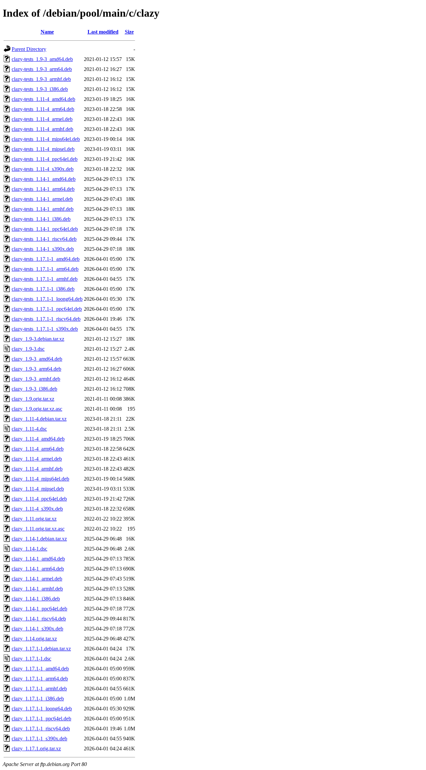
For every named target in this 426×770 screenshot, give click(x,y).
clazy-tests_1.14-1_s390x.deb (43, 249)
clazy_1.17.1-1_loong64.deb (42, 708)
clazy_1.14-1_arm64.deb (38, 569)
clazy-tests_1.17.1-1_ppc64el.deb (47, 309)
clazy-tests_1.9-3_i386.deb (40, 89)
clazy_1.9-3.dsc (28, 349)
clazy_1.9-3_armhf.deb (36, 379)
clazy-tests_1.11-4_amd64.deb (43, 99)
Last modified (103, 32)
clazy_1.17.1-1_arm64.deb (40, 678)
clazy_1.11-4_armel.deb (37, 459)
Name (47, 32)
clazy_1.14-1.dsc (29, 549)
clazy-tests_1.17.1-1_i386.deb (43, 289)
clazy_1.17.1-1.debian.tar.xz (41, 648)
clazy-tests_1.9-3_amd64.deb (42, 59)
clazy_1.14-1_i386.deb (36, 598)
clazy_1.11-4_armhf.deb (37, 469)
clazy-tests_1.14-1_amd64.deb (44, 179)
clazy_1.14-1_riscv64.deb (39, 618)
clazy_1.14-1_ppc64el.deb (39, 608)
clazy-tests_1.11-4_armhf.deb (42, 129)
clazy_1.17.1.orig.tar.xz (36, 748)
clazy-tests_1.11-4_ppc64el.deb (45, 159)
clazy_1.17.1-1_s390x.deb (39, 738)
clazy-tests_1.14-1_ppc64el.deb (45, 229)
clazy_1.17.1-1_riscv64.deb (41, 728)
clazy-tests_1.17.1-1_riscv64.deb (46, 319)
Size (129, 32)
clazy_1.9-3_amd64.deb (37, 359)
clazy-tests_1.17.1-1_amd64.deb (46, 259)
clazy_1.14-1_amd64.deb (38, 559)
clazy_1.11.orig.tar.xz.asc (38, 529)
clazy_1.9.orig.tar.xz (33, 399)
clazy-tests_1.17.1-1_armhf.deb (45, 279)
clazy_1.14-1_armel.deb (37, 578)
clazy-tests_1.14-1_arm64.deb (43, 189)
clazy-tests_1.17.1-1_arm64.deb (45, 269)
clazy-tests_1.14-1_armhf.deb (43, 209)
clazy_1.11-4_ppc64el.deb (39, 499)
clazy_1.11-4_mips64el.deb (40, 479)
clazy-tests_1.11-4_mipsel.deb (43, 149)
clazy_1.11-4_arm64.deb (38, 449)
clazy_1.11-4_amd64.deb (38, 439)
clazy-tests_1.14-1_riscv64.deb (44, 239)
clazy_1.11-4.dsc (29, 429)
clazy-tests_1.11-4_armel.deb (42, 119)
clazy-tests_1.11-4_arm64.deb (43, 109)
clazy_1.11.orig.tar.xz (34, 519)
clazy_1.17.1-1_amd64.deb (40, 668)
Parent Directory (29, 49)
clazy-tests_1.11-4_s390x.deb (43, 169)
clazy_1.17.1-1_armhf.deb (39, 688)
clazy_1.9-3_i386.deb (34, 389)
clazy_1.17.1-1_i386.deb (38, 698)
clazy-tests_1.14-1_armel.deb (42, 199)
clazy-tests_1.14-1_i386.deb (41, 219)
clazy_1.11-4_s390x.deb (37, 509)
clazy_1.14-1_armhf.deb (37, 588)
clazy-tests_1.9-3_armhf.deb (41, 79)
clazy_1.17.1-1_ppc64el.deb (41, 718)
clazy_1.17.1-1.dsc (31, 658)
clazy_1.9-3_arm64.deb (36, 369)
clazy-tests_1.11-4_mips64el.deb (46, 139)
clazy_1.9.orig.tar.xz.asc (37, 409)
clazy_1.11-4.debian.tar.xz (39, 419)
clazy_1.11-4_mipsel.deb (38, 489)
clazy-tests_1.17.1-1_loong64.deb (47, 299)
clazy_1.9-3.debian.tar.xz (38, 339)
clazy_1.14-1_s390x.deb (37, 628)
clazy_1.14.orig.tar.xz (34, 638)
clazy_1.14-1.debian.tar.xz (39, 539)
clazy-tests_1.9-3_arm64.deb (42, 69)
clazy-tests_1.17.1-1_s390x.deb (45, 329)
